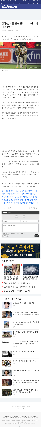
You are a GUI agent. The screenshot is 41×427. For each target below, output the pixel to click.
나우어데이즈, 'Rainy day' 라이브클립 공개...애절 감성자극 (20, 197)
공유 (10, 208)
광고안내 (18, 416)
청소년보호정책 (8, 418)
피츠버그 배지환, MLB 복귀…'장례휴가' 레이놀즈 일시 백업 (20, 194)
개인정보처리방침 (32, 416)
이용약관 (24, 416)
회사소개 (7, 416)
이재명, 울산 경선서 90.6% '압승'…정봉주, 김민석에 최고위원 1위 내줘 (20, 200)
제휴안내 (12, 416)
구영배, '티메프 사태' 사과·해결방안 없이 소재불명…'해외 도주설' (20, 203)
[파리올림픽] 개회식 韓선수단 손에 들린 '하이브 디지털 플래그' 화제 (20, 191)
